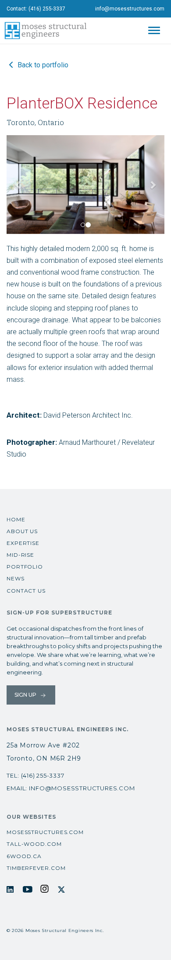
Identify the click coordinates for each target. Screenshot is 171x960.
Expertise (23, 543)
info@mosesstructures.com (129, 9)
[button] (18, 184)
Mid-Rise (20, 555)
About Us (22, 531)
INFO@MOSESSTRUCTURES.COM (82, 788)
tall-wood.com (34, 844)
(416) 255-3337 (46, 9)
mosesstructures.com (45, 832)
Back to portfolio (42, 65)
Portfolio (25, 566)
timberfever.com (36, 868)
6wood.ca (24, 856)
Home (16, 519)
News (16, 578)
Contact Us (26, 590)
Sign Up (26, 694)
